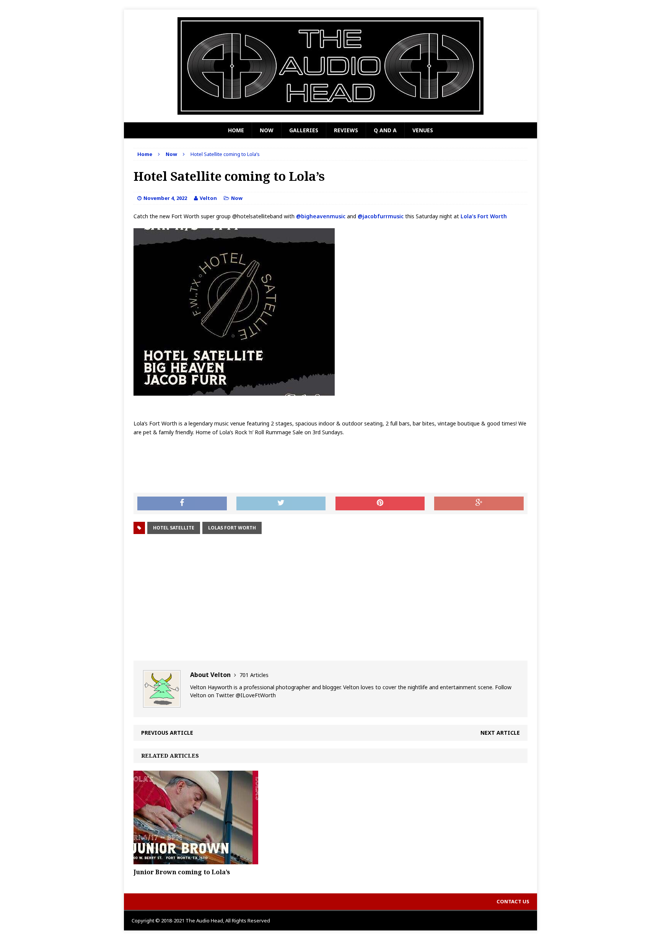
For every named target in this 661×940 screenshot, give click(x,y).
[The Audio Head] (330, 66)
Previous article (167, 732)
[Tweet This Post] (281, 503)
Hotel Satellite (173, 527)
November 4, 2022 (165, 198)
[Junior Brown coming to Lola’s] (196, 860)
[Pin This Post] (380, 503)
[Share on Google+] (479, 503)
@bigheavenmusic (320, 216)
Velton (208, 198)
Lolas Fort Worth (232, 527)
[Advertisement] (330, 597)
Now (267, 130)
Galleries (303, 130)
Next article (500, 732)
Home (236, 130)
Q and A (385, 130)
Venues (422, 130)
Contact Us (513, 901)
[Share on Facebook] (182, 503)
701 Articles (254, 675)
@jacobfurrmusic (381, 216)
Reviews (346, 130)
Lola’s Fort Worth (483, 216)
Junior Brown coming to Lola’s (182, 872)
